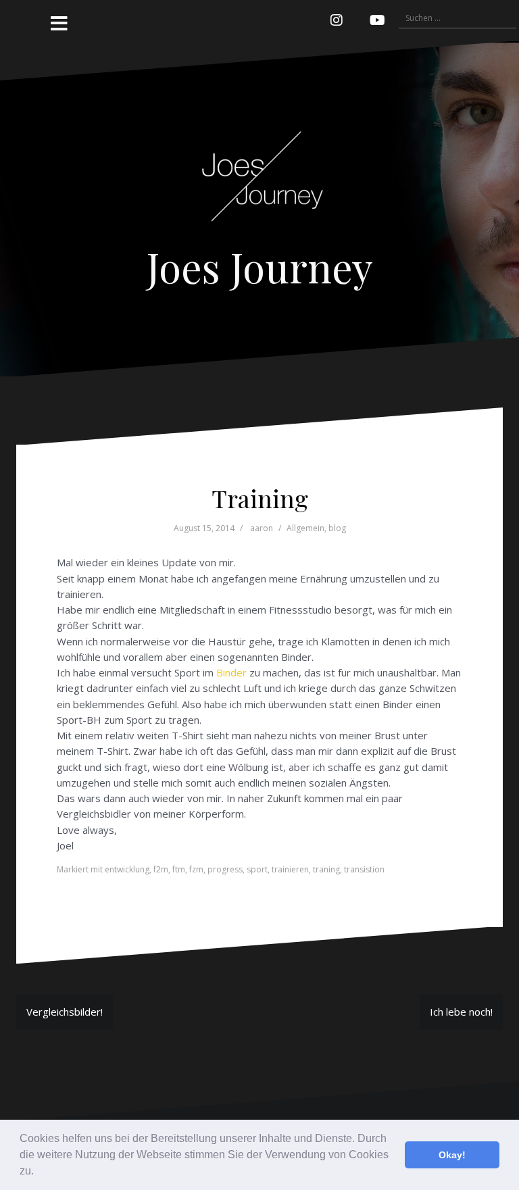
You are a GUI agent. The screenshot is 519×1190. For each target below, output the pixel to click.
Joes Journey (260, 266)
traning (326, 869)
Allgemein (305, 528)
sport (257, 869)
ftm (178, 869)
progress (225, 869)
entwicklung (127, 869)
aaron (261, 528)
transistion (364, 869)
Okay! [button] (452, 1154)
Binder (231, 672)
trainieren (290, 869)
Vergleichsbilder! (64, 1011)
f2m (160, 869)
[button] (38, 1172)
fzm (196, 869)
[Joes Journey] (259, 175)
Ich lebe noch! (461, 1011)
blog (337, 528)
